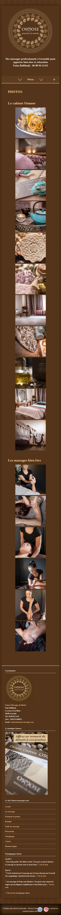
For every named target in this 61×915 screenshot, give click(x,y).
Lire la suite (44, 865)
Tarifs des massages (12, 826)
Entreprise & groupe (12, 817)
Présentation (9, 831)
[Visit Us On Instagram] (46, 911)
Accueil (7, 807)
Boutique (8, 822)
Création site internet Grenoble (15, 908)
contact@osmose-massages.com (22, 722)
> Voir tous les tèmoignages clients (17, 893)
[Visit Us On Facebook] (40, 911)
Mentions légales (11, 846)
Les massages (10, 812)
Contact (8, 841)
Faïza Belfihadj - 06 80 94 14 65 (30, 65)
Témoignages (10, 836)
